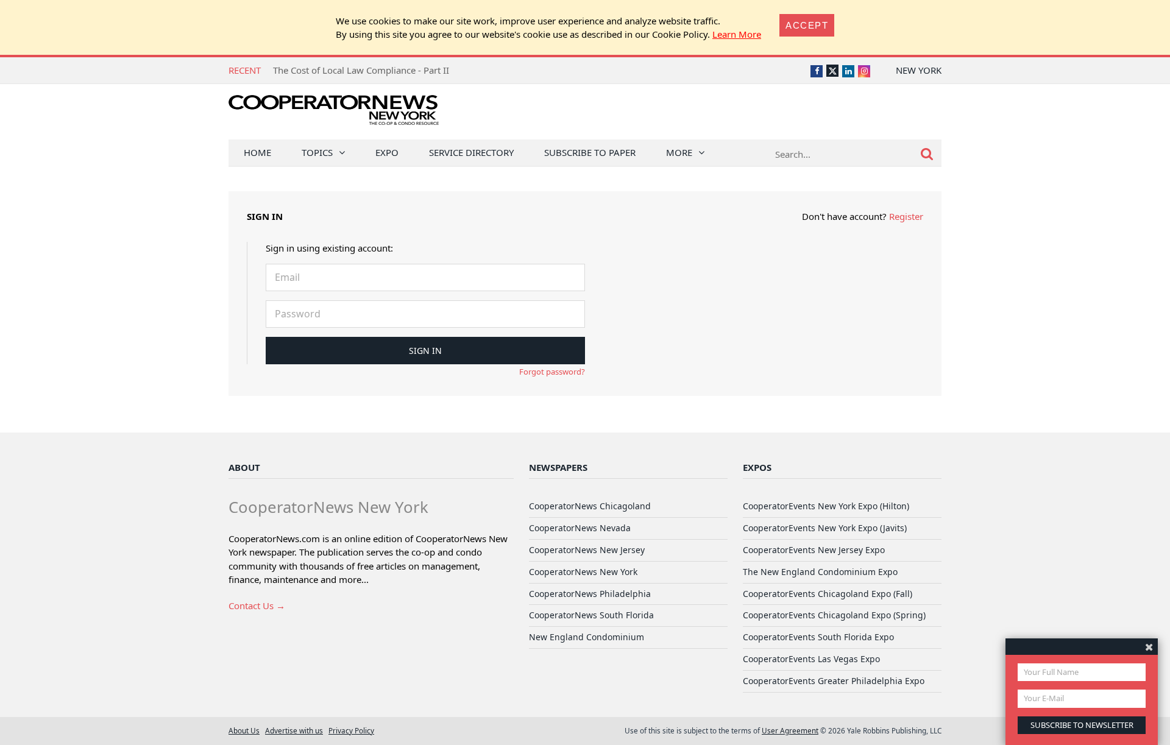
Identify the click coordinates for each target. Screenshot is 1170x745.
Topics (317, 152)
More (679, 152)
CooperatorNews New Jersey (587, 550)
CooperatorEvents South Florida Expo (818, 637)
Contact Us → (257, 605)
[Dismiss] (1149, 646)
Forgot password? (552, 371)
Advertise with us (294, 730)
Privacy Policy (351, 730)
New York (918, 70)
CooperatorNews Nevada (580, 528)
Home (257, 152)
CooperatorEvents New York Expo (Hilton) (826, 506)
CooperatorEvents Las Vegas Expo (811, 659)
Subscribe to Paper (590, 152)
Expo (387, 152)
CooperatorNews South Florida (591, 615)
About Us (244, 730)
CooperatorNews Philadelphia (590, 593)
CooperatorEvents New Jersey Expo (814, 550)
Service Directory (471, 152)
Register (906, 216)
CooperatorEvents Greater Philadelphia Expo (833, 681)
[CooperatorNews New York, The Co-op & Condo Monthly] (334, 114)
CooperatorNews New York (583, 571)
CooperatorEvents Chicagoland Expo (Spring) (834, 615)
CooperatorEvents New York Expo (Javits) (825, 528)
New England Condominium (586, 637)
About (244, 467)
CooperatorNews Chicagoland (590, 506)
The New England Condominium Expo (820, 571)
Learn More (736, 34)
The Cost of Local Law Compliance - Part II (361, 70)
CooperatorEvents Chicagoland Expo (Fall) (827, 593)
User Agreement (790, 730)
